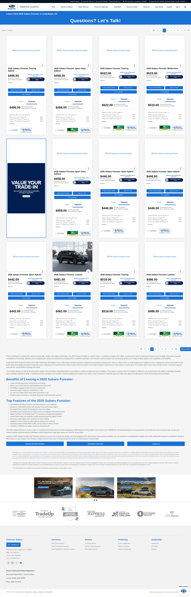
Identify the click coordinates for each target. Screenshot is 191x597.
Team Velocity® (159, 592)
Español (154, 549)
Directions (155, 546)
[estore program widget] (121, 513)
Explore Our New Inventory (34, 444)
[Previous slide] (94, 500)
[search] (185, 7)
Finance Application (124, 543)
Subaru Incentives (124, 546)
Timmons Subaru (11, 592)
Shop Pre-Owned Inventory (60, 546)
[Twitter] (17, 563)
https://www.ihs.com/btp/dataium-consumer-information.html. (35, 457)
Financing (123, 540)
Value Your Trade (35, 90)
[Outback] (53, 487)
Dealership (157, 540)
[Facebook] (8, 563)
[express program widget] (95, 514)
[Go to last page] (188, 30)
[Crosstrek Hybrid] (136, 487)
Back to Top (185, 349)
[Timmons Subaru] (23, 7)
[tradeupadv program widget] (44, 514)
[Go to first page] (153, 30)
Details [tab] (21, 101)
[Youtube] (21, 563)
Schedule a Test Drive (95, 444)
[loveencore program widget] (172, 514)
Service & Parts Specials (92, 546)
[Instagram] (12, 563)
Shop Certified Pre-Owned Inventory (63, 549)
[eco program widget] (146, 514)
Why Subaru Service (91, 549)
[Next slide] (96, 500)
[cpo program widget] (70, 514)
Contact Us (156, 444)
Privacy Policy (20, 592)
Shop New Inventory (58, 543)
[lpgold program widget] (19, 514)
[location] (123, 1)
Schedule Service (90, 543)
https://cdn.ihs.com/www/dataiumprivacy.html (91, 457)
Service (88, 540)
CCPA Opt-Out (48, 592)
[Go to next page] (185, 30)
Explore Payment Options (17, 90)
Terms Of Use (28, 592)
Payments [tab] (31, 101)
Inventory (56, 540)
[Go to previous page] (157, 30)
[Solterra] (95, 487)
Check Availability (26, 94)
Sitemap (35, 592)
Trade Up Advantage (124, 549)
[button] (42, 65)
